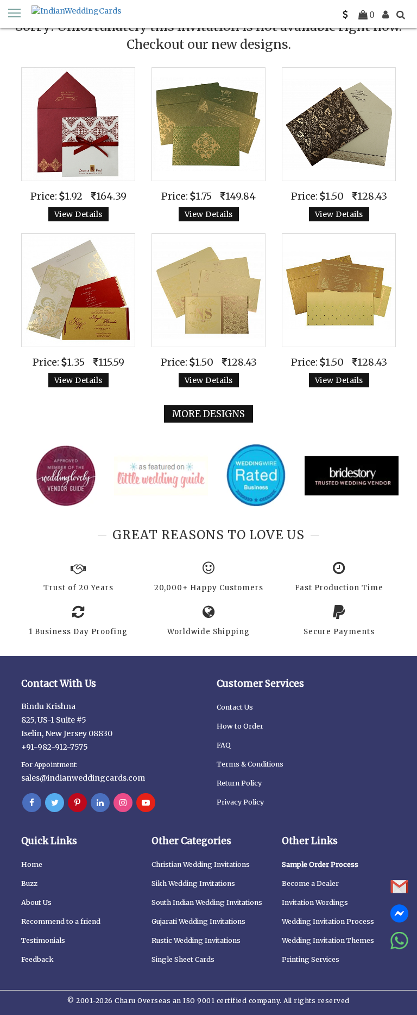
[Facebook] (31, 803)
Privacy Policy (240, 802)
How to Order (240, 726)
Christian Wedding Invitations (200, 864)
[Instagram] (123, 803)
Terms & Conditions (250, 764)
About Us (36, 902)
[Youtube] (145, 803)
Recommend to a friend (60, 921)
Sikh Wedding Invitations (193, 883)
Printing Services (310, 959)
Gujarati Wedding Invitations (198, 921)
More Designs (208, 414)
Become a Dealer (310, 883)
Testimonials (43, 940)
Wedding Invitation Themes (328, 940)
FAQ (224, 745)
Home (31, 864)
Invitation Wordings (315, 902)
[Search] (401, 14)
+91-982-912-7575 (54, 747)
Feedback (37, 959)
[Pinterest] (77, 803)
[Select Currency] (345, 14)
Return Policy (239, 783)
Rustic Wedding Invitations (196, 940)
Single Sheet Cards (182, 959)
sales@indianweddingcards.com (83, 778)
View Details (78, 214)
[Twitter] (54, 803)
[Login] (385, 14)
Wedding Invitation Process (328, 921)
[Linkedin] (100, 803)
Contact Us (235, 707)
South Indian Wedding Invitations (206, 902)
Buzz (29, 883)
